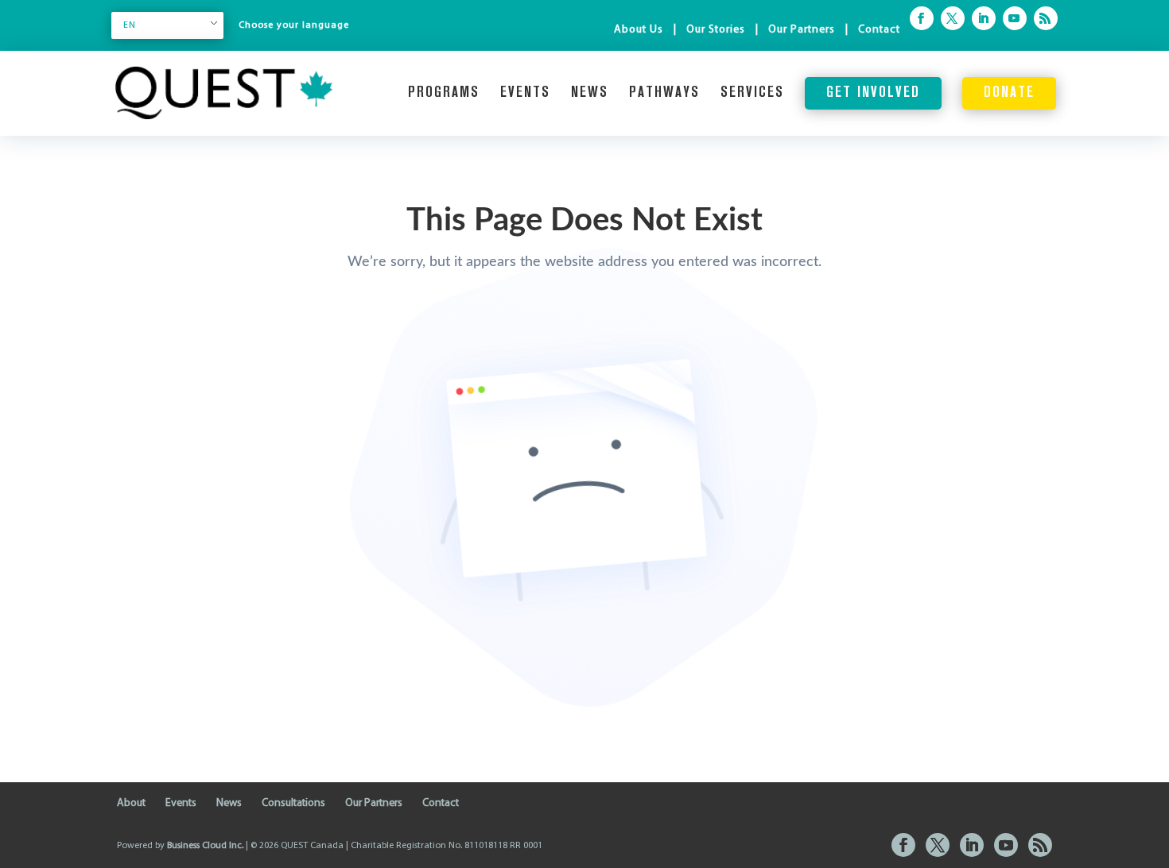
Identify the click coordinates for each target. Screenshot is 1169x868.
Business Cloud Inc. (205, 846)
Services (752, 93)
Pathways (664, 93)
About (131, 803)
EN (129, 25)
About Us (638, 30)
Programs (444, 93)
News (589, 93)
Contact (879, 30)
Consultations (293, 803)
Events (525, 93)
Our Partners (801, 30)
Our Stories (715, 30)
